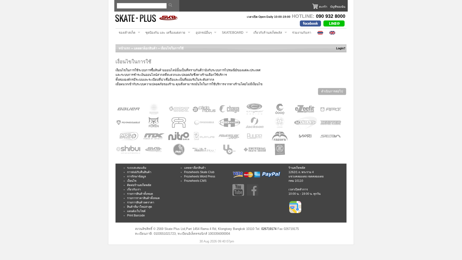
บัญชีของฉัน (337, 6)
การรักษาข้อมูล (136, 176)
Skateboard (231, 33)
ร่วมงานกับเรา (301, 32)
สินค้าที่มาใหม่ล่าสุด (139, 206)
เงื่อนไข (131, 180)
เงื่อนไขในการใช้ (172, 48)
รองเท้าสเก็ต (125, 33)
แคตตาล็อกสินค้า (145, 48)
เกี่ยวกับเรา (134, 189)
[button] (332, 91)
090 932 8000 (330, 16)
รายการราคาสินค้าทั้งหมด (143, 198)
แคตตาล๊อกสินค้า (195, 167)
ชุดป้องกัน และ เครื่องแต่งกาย (163, 33)
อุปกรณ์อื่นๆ (202, 33)
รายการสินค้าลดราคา (140, 202)
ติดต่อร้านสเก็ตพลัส (139, 185)
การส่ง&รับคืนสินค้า (139, 172)
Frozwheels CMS (195, 180)
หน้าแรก (124, 48)
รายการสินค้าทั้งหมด (140, 193)
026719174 (268, 229)
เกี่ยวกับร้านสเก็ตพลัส (266, 33)
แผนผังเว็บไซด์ (136, 211)
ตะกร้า (323, 6)
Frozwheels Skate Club (199, 172)
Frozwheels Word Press (199, 176)
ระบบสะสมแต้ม (136, 167)
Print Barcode (136, 215)
